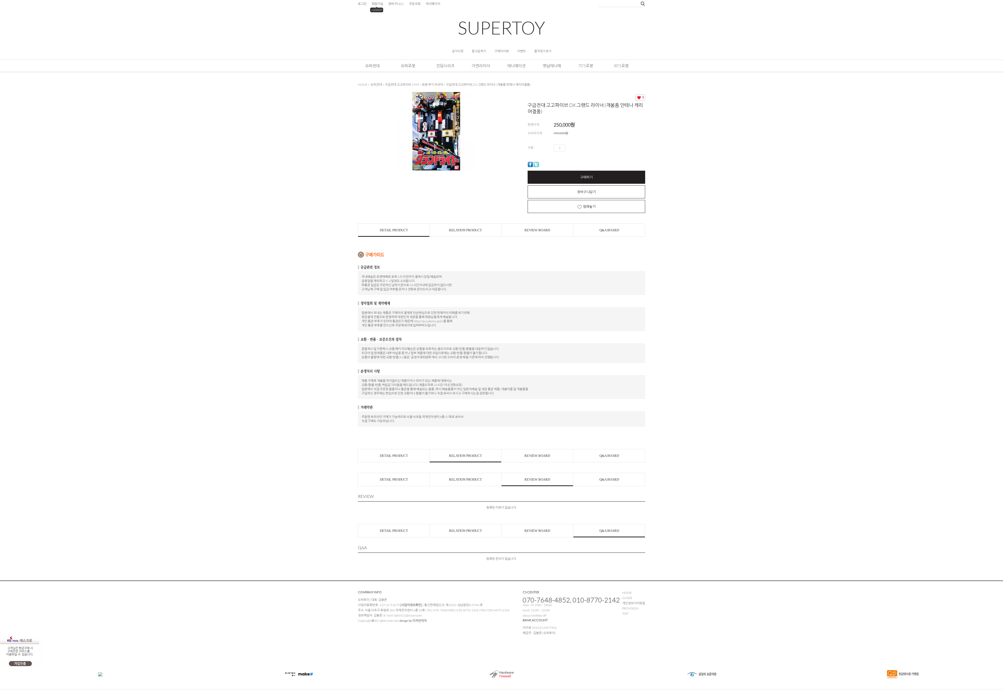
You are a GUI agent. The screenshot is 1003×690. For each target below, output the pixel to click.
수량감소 (576, 148)
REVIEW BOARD (537, 230)
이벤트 (521, 51)
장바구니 (396, 4)
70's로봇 (585, 65)
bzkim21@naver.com (408, 615)
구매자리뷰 (501, 51)
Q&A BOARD (609, 230)
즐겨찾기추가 (542, 51)
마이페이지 (433, 4)
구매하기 (586, 177)
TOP (625, 614)
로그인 (362, 4)
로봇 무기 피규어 (432, 85)
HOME (363, 85)
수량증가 (569, 148)
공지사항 (457, 51)
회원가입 (377, 4)
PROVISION (630, 608)
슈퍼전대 (372, 65)
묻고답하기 (479, 51)
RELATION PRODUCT (465, 230)
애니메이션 (516, 65)
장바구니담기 (586, 192)
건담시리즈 (445, 65)
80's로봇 (621, 65)
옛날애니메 (552, 65)
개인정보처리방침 (633, 603)
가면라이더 (481, 65)
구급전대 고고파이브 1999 (402, 85)
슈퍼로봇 (408, 65)
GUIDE (627, 598)
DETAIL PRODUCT (394, 230)
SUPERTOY (501, 27)
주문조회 (415, 4)
